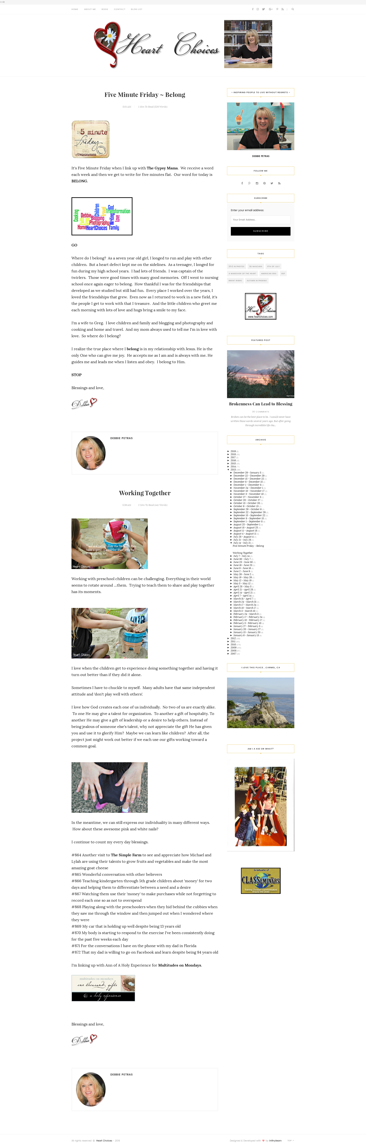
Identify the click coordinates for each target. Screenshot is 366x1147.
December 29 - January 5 (248, 472)
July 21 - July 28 (243, 539)
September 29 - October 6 (248, 509)
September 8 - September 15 (249, 518)
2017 (233, 457)
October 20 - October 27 (247, 500)
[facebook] (252, 9)
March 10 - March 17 (245, 608)
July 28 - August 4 (244, 536)
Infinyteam (275, 1141)
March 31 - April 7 (244, 598)
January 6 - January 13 (246, 635)
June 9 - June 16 (242, 568)
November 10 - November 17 (249, 491)
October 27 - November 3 (248, 497)
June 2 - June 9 (242, 571)
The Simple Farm (126, 855)
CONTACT (119, 9)
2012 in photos (236, 266)
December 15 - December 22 (249, 478)
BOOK (105, 9)
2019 (233, 451)
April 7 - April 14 (243, 595)
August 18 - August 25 (246, 527)
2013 (233, 469)
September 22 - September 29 (250, 512)
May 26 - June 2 (243, 574)
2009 (234, 647)
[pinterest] (277, 9)
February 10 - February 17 (248, 620)
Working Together (145, 493)
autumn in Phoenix (257, 280)
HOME (74, 9)
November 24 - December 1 (249, 488)
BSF (283, 273)
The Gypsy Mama (162, 168)
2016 (233, 460)
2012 (233, 638)
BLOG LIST (136, 9)
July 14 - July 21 (242, 543)
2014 (233, 466)
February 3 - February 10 (248, 623)
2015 (233, 463)
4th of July (273, 266)
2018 (233, 454)
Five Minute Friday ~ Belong (144, 95)
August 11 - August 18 (246, 530)
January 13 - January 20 (247, 632)
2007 (234, 653)
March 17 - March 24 (245, 605)
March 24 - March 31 (245, 601)
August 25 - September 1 (247, 524)
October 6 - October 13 (246, 506)
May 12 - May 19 (243, 580)
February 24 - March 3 (246, 614)
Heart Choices (104, 1141)
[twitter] (263, 9)
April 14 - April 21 (243, 592)
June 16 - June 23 (243, 565)
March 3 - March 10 (245, 611)
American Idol (269, 273)
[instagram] (257, 9)
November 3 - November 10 (249, 494)
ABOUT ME (90, 9)
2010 (234, 644)
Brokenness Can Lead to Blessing (260, 404)
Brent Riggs (235, 280)
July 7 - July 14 (242, 556)
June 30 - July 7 (242, 559)
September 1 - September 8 (248, 521)
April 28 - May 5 (243, 586)
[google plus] (270, 9)
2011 (233, 641)
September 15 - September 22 (250, 515)
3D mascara (255, 266)
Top (289, 1141)
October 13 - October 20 (247, 503)
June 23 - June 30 (243, 562)
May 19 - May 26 (243, 577)
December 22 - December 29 (249, 475)
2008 (234, 650)
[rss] (282, 9)
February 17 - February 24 (248, 617)
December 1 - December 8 (248, 485)
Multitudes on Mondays (179, 965)
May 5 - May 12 (242, 583)
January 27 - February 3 (247, 626)
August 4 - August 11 (245, 533)
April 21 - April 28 (244, 589)
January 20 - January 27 (247, 629)
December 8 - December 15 (248, 482)
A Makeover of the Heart (242, 273)
